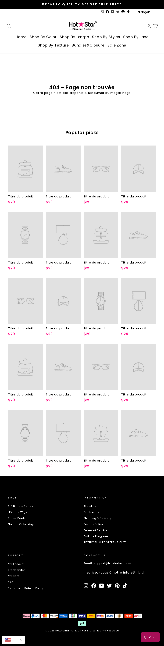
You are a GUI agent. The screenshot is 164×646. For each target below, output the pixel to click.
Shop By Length (74, 36)
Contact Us (91, 512)
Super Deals (16, 518)
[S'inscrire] (141, 572)
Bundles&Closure (88, 45)
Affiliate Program (96, 536)
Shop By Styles (106, 36)
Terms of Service (96, 530)
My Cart (13, 576)
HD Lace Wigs (17, 512)
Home (21, 36)
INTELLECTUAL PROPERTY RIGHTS (105, 542)
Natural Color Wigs (21, 524)
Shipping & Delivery (97, 518)
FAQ (11, 582)
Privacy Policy (93, 524)
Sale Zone (116, 45)
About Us (90, 506)
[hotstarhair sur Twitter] (109, 585)
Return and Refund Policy (26, 588)
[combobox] (13, 640)
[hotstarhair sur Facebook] (93, 585)
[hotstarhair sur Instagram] (86, 585)
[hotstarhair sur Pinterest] (117, 585)
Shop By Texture (53, 45)
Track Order (16, 570)
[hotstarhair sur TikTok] (125, 585)
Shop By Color (43, 36)
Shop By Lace (136, 36)
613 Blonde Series (20, 506)
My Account (16, 564)
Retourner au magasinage (109, 93)
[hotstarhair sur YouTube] (101, 585)
